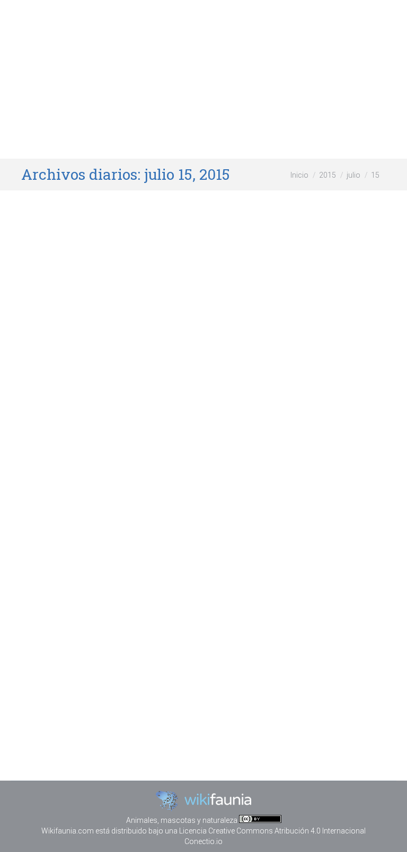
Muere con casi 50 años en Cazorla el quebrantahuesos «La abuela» (196, 649)
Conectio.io (203, 841)
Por (180, 387)
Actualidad (52, 387)
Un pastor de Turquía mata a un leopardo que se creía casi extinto (196, 358)
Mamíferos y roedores (110, 387)
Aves (81, 678)
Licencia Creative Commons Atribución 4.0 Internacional (272, 831)
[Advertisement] (203, 79)
